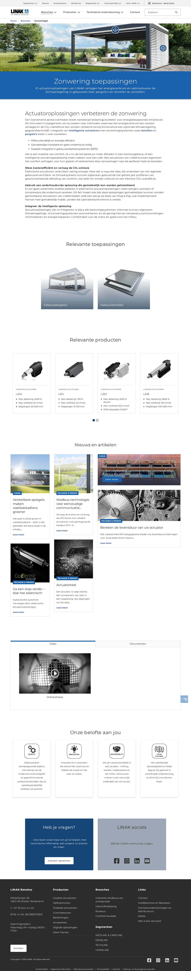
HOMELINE (102, 950)
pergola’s (31, 134)
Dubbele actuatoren (65, 907)
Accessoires (60, 922)
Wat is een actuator (149, 921)
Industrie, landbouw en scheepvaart (109, 900)
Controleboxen (62, 912)
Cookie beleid (42, 969)
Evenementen (60, 3)
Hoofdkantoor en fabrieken (154, 903)
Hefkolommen (61, 903)
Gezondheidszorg (106, 906)
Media (141, 916)
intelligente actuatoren (84, 130)
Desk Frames (60, 932)
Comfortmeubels (106, 916)
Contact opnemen (59, 860)
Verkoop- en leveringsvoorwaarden (139, 969)
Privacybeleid (103, 969)
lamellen (146, 130)
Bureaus (100, 911)
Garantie (116, 969)
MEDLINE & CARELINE (109, 935)
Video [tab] (53, 643)
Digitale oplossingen (65, 927)
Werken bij (76, 3)
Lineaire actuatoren (64, 898)
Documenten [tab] (138, 643)
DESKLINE (102, 940)
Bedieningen (61, 917)
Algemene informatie (60, 969)
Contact (18, 948)
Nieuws (45, 3)
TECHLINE (102, 945)
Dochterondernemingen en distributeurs (154, 909)
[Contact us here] (184, 699)
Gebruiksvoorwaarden (84, 969)
